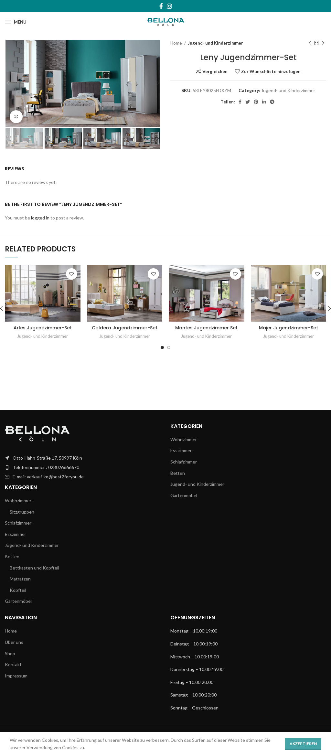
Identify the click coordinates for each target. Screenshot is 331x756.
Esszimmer (15, 534)
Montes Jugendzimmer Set (206, 328)
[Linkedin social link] (264, 102)
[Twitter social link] (247, 102)
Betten (12, 556)
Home (176, 43)
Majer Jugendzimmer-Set (288, 328)
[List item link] (83, 458)
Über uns (14, 642)
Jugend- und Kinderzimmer (215, 43)
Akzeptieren (303, 743)
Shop (10, 653)
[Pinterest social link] (256, 102)
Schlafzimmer (18, 523)
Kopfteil (18, 590)
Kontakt (13, 664)
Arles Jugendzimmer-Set (43, 328)
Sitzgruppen (22, 512)
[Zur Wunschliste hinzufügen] (71, 274)
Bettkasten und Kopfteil (34, 567)
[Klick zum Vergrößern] (16, 116)
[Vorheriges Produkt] (310, 43)
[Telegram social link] (272, 102)
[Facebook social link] (161, 6)
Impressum (16, 675)
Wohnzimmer (18, 500)
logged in (40, 217)
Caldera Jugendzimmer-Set (124, 328)
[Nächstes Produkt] (323, 43)
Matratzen (20, 578)
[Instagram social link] (169, 6)
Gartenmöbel (18, 601)
